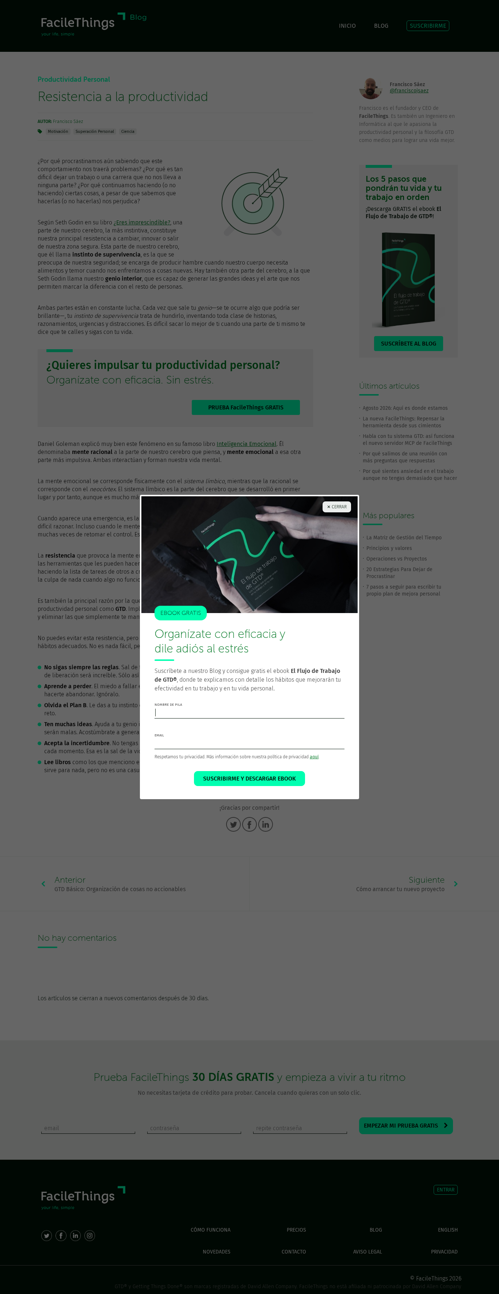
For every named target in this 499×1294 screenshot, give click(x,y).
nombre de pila (168, 704)
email (159, 735)
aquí (314, 756)
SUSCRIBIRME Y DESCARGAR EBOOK (249, 778)
